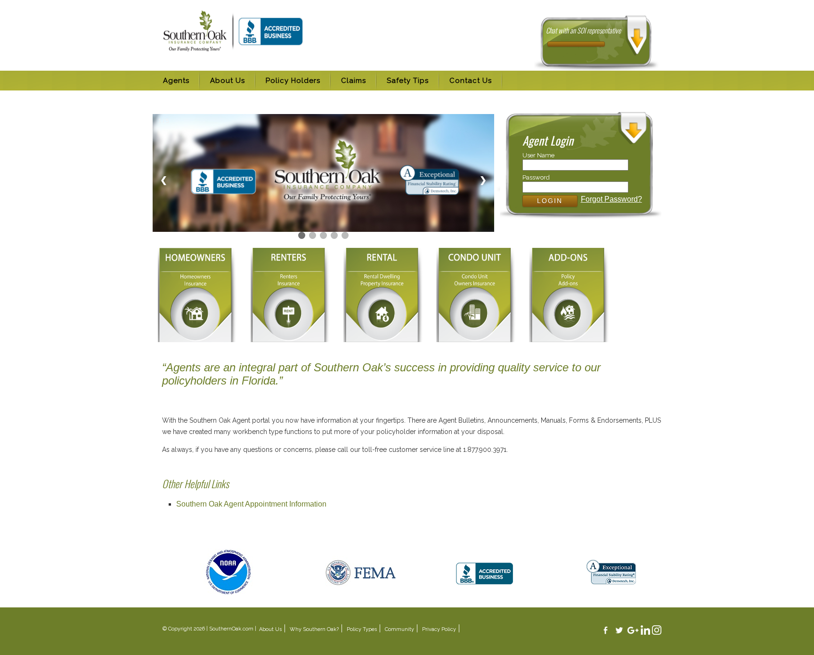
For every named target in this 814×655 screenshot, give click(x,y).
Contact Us (470, 80)
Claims (353, 80)
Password (536, 177)
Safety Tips (408, 80)
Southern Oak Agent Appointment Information (251, 504)
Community (399, 629)
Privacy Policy (439, 629)
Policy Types (362, 629)
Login (549, 201)
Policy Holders (293, 80)
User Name (538, 155)
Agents (176, 80)
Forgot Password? (611, 199)
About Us (227, 80)
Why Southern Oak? (314, 629)
